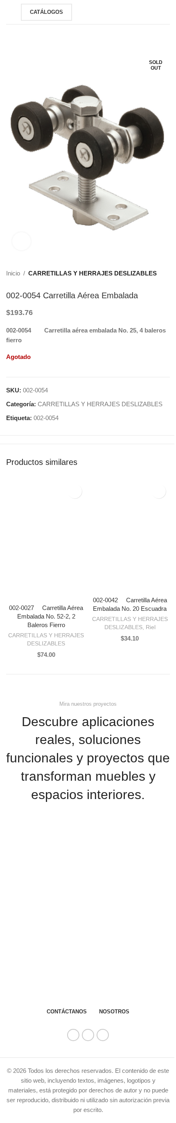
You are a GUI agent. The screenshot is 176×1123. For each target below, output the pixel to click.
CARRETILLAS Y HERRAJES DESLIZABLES (92, 273)
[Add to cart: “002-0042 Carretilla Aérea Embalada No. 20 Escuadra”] (98, 584)
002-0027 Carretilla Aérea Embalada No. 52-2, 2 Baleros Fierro (46, 616)
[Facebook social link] (73, 1035)
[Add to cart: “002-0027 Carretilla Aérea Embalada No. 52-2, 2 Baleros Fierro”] (14, 592)
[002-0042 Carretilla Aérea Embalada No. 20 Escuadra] (130, 536)
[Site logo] (91, 11)
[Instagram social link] (88, 1035)
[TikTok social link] (103, 1035)
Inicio (13, 273)
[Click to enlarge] (21, 241)
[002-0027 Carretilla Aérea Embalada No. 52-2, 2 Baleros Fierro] (46, 540)
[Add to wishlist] (75, 491)
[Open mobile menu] (9, 12)
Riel (151, 627)
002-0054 (46, 417)
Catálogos (46, 12)
